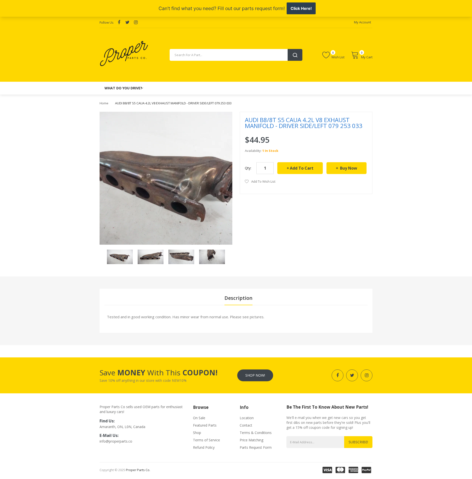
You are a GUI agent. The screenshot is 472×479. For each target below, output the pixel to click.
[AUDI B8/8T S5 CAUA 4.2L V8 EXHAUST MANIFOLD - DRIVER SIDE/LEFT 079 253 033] (120, 256)
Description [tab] (238, 298)
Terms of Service (206, 440)
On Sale (199, 417)
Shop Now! (255, 375)
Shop (197, 432)
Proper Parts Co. (138, 470)
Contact (246, 425)
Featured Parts (205, 425)
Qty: (248, 168)
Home (104, 103)
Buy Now (348, 168)
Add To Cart (301, 168)
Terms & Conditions (256, 432)
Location (247, 417)
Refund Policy (204, 447)
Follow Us (107, 22)
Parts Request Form (256, 447)
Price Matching (251, 440)
